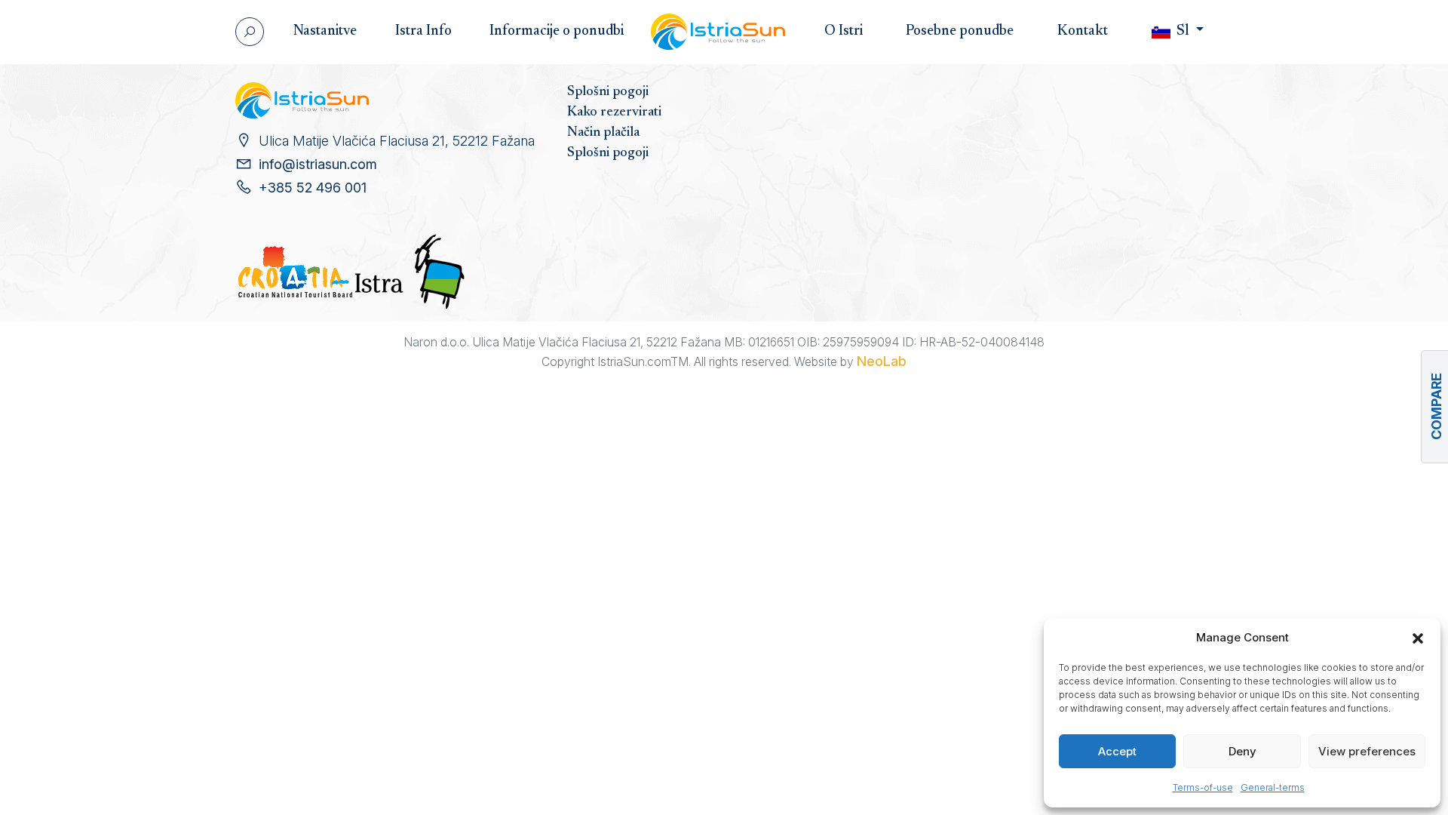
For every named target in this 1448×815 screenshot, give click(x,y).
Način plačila (603, 133)
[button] (1417, 637)
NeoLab (882, 361)
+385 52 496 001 (313, 187)
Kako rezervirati (614, 112)
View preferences (1367, 751)
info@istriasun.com (318, 164)
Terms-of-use (1203, 787)
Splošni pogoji (608, 92)
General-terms (1273, 787)
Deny (1242, 751)
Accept (1117, 751)
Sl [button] (1182, 31)
